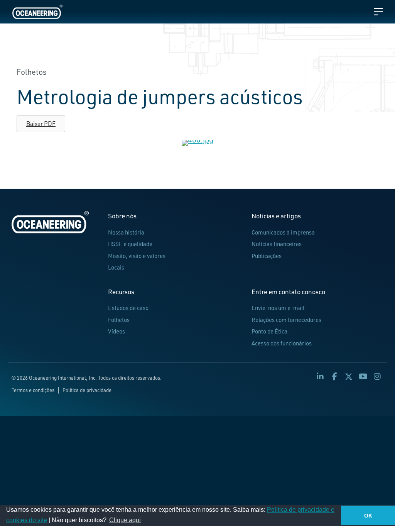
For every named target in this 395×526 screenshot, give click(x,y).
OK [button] (368, 516)
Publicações (267, 256)
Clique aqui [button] (125, 520)
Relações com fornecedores (286, 319)
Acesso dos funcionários (282, 343)
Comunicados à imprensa (283, 232)
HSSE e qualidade (130, 244)
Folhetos (119, 319)
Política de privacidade (86, 390)
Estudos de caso (128, 308)
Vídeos (116, 331)
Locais (116, 267)
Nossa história (126, 232)
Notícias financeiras (277, 244)
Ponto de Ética (269, 331)
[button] (320, 376)
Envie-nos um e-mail (278, 308)
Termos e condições (33, 390)
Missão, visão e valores (136, 256)
